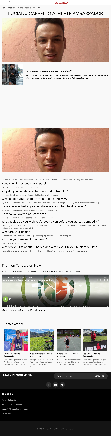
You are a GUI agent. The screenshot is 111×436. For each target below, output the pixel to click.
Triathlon (11, 8)
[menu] (3, 2)
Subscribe (99, 376)
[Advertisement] (55, 102)
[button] (8, 2)
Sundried (46, 429)
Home (4, 8)
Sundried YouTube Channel (34, 310)
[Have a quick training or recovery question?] (12, 74)
